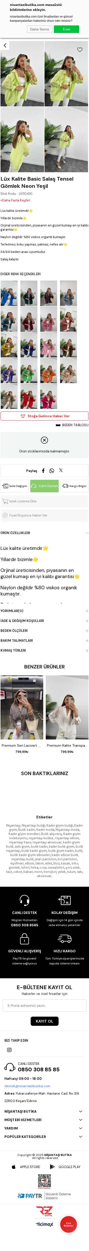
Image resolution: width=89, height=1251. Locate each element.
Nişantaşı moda (67, 830)
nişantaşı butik (22, 859)
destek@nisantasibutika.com (27, 1086)
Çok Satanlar (68, 1224)
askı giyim (22, 846)
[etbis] (44, 1181)
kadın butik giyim (61, 846)
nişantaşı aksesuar (47, 842)
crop (43, 867)
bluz (56, 863)
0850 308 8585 (24, 925)
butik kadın (39, 846)
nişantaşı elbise (67, 838)
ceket (17, 872)
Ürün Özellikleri (15, 533)
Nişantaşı (13, 825)
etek (76, 867)
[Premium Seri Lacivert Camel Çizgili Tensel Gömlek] (21, 707)
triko (74, 863)
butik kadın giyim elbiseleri (30, 855)
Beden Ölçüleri (14, 631)
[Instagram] (9, 1050)
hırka (34, 867)
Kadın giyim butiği (59, 825)
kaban (28, 872)
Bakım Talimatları (16, 640)
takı (80, 872)
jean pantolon (45, 859)
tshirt (25, 867)
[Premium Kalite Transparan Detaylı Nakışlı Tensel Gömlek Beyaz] (67, 707)
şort (69, 867)
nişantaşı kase (20, 842)
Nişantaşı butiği (33, 825)
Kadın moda (45, 830)
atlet (48, 863)
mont (38, 872)
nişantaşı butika (41, 838)
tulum (71, 872)
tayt (9, 872)
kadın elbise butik (65, 855)
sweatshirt (56, 867)
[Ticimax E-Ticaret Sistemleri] (44, 1224)
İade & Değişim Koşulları (22, 621)
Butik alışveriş (51, 834)
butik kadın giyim (34, 851)
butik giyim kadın (61, 851)
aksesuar (44, 876)
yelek (62, 872)
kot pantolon (67, 859)
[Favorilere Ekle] (80, 50)
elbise (29, 863)
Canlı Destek (48, 486)
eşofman (17, 863)
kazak (65, 863)
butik (79, 851)
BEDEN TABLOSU (75, 425)
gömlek (14, 867)
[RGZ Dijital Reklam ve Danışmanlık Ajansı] (44, 1211)
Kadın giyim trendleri (24, 834)
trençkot (50, 872)
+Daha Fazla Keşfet (15, 200)
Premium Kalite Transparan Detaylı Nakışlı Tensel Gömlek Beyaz (67, 745)
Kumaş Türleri (13, 650)
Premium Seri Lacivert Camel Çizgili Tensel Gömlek (22, 745)
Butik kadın (26, 830)
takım (39, 863)
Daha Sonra (39, 29)
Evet (66, 29)
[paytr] (44, 1195)
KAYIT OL (44, 1021)
